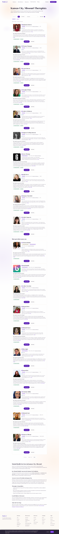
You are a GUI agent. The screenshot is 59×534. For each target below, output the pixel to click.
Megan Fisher (26, 306)
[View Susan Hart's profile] (17, 373)
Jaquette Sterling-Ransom (29, 132)
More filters (42, 16)
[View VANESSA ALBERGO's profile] (17, 437)
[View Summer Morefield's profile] (17, 199)
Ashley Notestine (27, 286)
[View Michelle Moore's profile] (17, 331)
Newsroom (43, 519)
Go (18, 16)
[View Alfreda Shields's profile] (17, 245)
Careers (43, 520)
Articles (35, 517)
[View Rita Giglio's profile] (17, 352)
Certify (18, 520)
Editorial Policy (52, 523)
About (43, 517)
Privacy (51, 519)
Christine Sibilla (27, 392)
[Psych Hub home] (5, 2)
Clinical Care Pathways (19, 524)
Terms (51, 522)
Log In (43, 523)
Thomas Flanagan (27, 46)
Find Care (35, 523)
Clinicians (26, 517)
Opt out (48, 531)
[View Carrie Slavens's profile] (17, 71)
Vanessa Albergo (27, 434)
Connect (18, 522)
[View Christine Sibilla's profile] (17, 395)
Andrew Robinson (27, 111)
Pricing (18, 526)
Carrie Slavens (26, 68)
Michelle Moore (27, 328)
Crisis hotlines (36, 522)
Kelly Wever (26, 174)
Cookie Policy (52, 520)
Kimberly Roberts (27, 24)
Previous (24, 457)
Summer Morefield (27, 196)
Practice (18, 519)
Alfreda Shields (27, 242)
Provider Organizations (27, 520)
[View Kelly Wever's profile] (17, 177)
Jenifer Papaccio (27, 217)
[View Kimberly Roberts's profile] (17, 27)
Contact (43, 522)
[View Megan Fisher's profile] (17, 309)
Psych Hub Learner (25, 244)
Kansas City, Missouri (35, 26)
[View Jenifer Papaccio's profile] (17, 220)
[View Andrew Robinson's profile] (17, 114)
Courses (35, 519)
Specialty (23, 16)
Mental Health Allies (28, 523)
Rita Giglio (25, 349)
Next (35, 457)
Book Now (32, 41)
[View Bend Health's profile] (17, 268)
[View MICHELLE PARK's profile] (17, 416)
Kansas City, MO (16, 39)
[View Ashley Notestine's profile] (17, 289)
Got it (52, 531)
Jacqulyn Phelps (27, 90)
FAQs (34, 520)
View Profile (27, 41)
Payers (26, 521)
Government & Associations (27, 525)
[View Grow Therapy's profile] (17, 157)
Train (17, 517)
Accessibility (52, 525)
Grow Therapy (26, 154)
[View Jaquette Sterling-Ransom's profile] (17, 135)
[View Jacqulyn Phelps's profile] (17, 93)
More (32, 31)
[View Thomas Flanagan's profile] (17, 49)
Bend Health (26, 265)
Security (51, 517)
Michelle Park (26, 413)
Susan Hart (25, 370)
